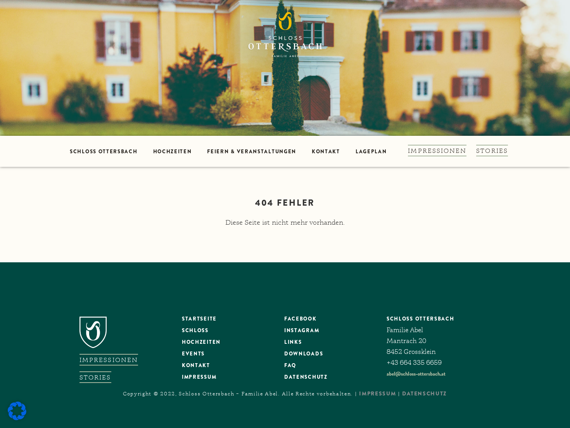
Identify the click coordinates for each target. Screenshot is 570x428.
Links (293, 342)
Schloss (195, 330)
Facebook (300, 318)
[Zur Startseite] (285, 68)
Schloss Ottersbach (103, 151)
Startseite (199, 318)
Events (193, 353)
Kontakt (326, 151)
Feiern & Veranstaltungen (251, 151)
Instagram (301, 330)
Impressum (199, 377)
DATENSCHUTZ (306, 377)
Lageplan (371, 151)
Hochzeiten (172, 151)
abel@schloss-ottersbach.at (416, 374)
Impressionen (437, 150)
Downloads (303, 353)
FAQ (290, 365)
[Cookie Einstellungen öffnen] (17, 418)
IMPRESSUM (377, 393)
